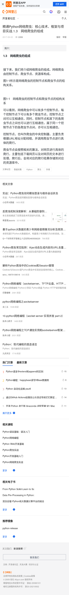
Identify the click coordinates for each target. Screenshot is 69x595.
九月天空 (6, 353)
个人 (64, 18)
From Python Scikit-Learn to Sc (18, 489)
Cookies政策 (29, 576)
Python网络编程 (11, 437)
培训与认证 (33, 564)
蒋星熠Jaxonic (9, 220)
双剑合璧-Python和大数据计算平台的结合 (23, 501)
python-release (10, 528)
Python (29, 169)
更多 (5, 470)
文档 (5, 564)
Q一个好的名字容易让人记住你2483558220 (21, 238)
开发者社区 (13, 564)
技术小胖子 (7, 321)
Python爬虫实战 (11, 449)
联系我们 (34, 557)
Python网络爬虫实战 (13, 462)
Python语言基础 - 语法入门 (16, 431)
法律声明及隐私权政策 (12, 576)
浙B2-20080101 (34, 583)
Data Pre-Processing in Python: (18, 495)
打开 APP (60, 4)
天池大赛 (23, 564)
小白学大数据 (8, 202)
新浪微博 (18, 548)
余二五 (5, 306)
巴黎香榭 (6, 292)
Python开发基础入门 (13, 456)
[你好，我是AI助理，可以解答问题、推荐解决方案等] (51, 11)
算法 (39, 169)
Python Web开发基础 (13, 443)
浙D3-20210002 (32, 586)
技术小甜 (6, 335)
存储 (48, 169)
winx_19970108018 (11, 274)
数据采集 (18, 169)
